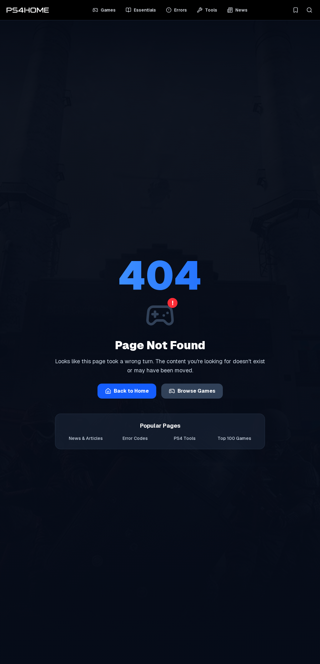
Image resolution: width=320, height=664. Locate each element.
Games (108, 10)
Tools (211, 10)
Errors (180, 10)
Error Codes (135, 438)
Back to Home (131, 391)
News (241, 10)
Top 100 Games (234, 438)
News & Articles (86, 438)
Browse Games (196, 391)
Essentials (145, 10)
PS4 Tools (185, 438)
